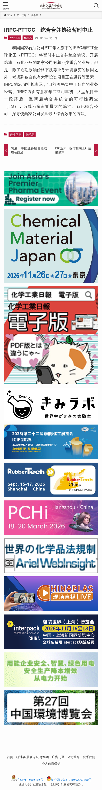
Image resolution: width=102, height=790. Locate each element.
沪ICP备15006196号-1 (31, 779)
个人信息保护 (51, 763)
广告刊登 (58, 757)
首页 (10, 757)
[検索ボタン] (96, 5)
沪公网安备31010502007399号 (71, 779)
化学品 (28, 37)
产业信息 (14, 37)
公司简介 (73, 757)
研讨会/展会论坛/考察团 (32, 757)
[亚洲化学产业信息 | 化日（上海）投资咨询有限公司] (51, 5)
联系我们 (89, 757)
